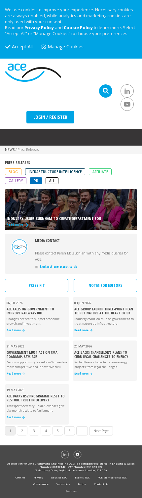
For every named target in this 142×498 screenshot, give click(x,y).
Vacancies (63, 484)
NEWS (10, 149)
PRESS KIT (37, 285)
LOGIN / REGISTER (50, 117)
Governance (41, 484)
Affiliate (100, 171)
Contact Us (101, 484)
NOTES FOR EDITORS (105, 285)
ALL (52, 180)
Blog (13, 171)
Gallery (16, 180)
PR (36, 180)
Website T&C (59, 477)
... (82, 431)
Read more (14, 330)
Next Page (101, 431)
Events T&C (82, 477)
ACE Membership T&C (112, 477)
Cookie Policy (78, 27)
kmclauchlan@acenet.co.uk (58, 266)
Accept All (22, 46)
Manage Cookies (66, 46)
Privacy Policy (39, 27)
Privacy (38, 477)
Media (82, 484)
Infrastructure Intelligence (55, 171)
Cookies (20, 477)
